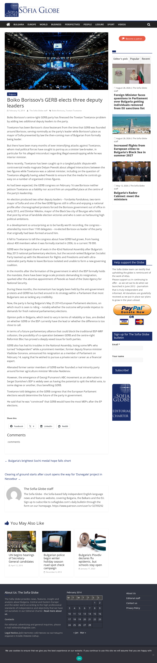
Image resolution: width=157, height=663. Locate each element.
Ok (79, 658)
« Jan (75, 632)
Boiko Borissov (58, 110)
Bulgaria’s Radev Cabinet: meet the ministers (126, 196)
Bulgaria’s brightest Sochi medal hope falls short (38, 461)
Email (116, 344)
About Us (131, 593)
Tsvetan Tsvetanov (74, 110)
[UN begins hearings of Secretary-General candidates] (21, 532)
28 (89, 625)
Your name (118, 356)
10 (69, 613)
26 (79, 625)
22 (95, 619)
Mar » (83, 632)
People (88, 24)
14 (89, 613)
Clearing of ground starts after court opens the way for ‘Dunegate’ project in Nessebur (53, 476)
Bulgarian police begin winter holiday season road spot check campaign (54, 561)
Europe (32, 24)
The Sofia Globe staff (39, 110)
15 (95, 613)
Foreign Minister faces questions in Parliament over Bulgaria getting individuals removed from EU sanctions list (131, 101)
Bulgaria (18, 24)
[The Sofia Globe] (8, 24)
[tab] (120, 59)
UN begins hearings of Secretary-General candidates (21, 558)
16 (100, 613)
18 (74, 619)
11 (74, 613)
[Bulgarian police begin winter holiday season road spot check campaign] (56, 532)
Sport (110, 24)
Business (56, 24)
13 (84, 613)
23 (100, 619)
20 (84, 619)
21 (89, 619)
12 (79, 613)
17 (69, 619)
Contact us (131, 603)
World (44, 24)
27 (84, 625)
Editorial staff (133, 598)
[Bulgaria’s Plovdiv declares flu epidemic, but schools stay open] (91, 532)
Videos (122, 24)
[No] (153, 654)
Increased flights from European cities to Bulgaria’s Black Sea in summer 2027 (130, 150)
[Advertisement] (132, 232)
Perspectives (72, 24)
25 (74, 625)
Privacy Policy (133, 608)
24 (69, 625)
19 (79, 619)
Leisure (99, 24)
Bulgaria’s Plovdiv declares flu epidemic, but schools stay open (90, 560)
